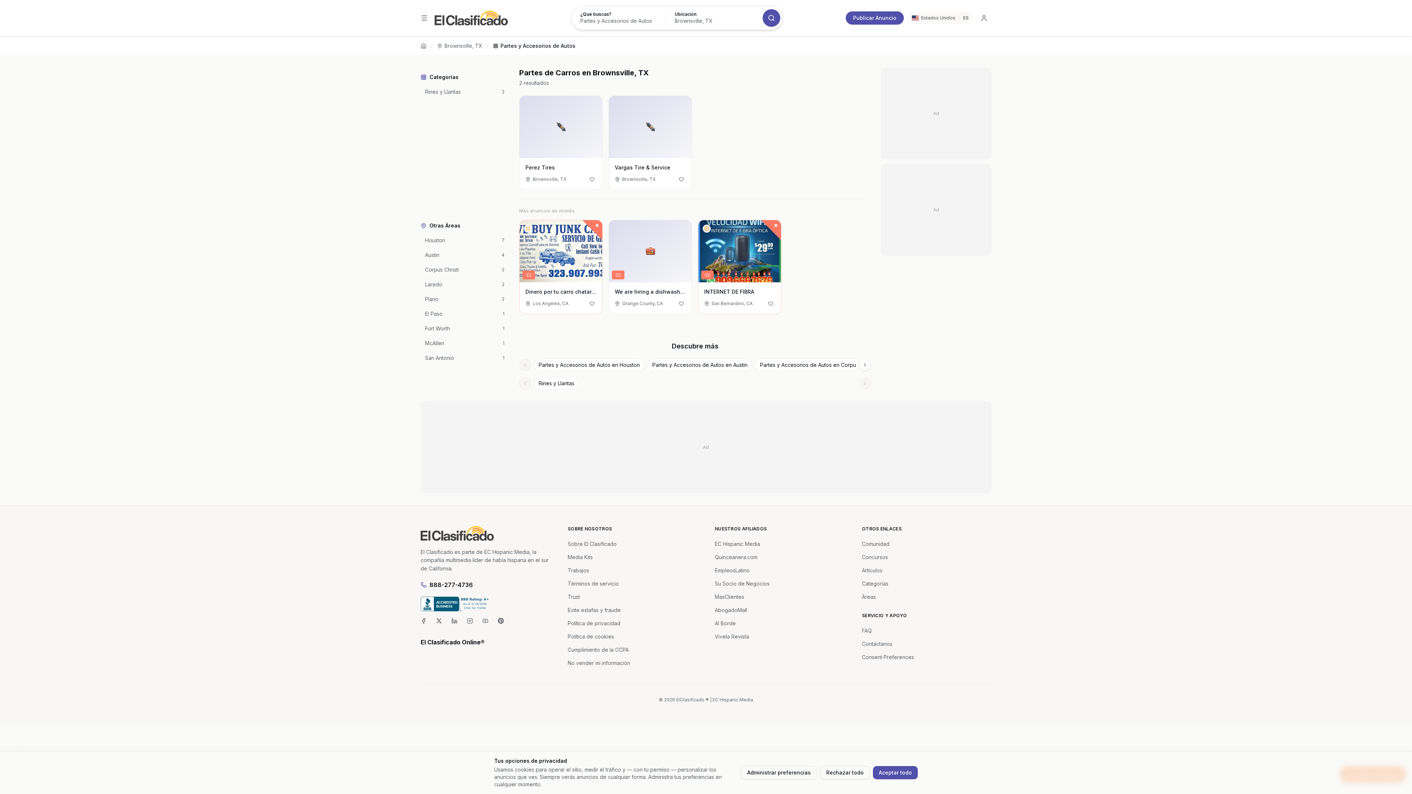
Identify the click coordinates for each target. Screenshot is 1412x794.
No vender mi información (599, 663)
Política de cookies (591, 636)
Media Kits (580, 557)
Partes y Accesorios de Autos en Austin (700, 365)
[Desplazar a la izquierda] (525, 365)
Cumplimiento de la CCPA (598, 650)
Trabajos (578, 570)
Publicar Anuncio (874, 18)
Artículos (872, 570)
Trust (574, 597)
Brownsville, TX (463, 46)
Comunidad (875, 544)
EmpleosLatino (732, 570)
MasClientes (729, 597)
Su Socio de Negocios (742, 583)
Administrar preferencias (779, 772)
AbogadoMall (731, 610)
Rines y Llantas (556, 383)
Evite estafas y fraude (594, 610)
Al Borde (725, 623)
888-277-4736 (451, 585)
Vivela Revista (732, 636)
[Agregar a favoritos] (592, 179)
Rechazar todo (845, 772)
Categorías (875, 583)
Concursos (875, 557)
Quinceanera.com (736, 557)
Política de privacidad (594, 623)
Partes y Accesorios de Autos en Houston (589, 365)
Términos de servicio (593, 583)
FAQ (867, 630)
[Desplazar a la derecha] (865, 365)
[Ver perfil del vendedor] (528, 229)
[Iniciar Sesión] (984, 18)
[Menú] (424, 18)
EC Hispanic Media (737, 544)
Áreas (869, 597)
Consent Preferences (888, 657)
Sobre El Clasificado (592, 544)
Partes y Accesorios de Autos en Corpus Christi (817, 365)
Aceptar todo (895, 772)
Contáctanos (877, 644)
